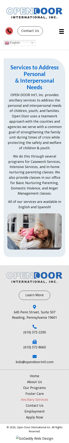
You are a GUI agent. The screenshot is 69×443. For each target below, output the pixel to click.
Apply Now (34, 417)
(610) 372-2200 (34, 332)
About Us (34, 382)
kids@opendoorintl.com (35, 362)
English (14, 42)
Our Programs (34, 388)
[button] (9, 31)
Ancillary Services (34, 399)
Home (34, 376)
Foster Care (34, 394)
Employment (34, 411)
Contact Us (34, 405)
